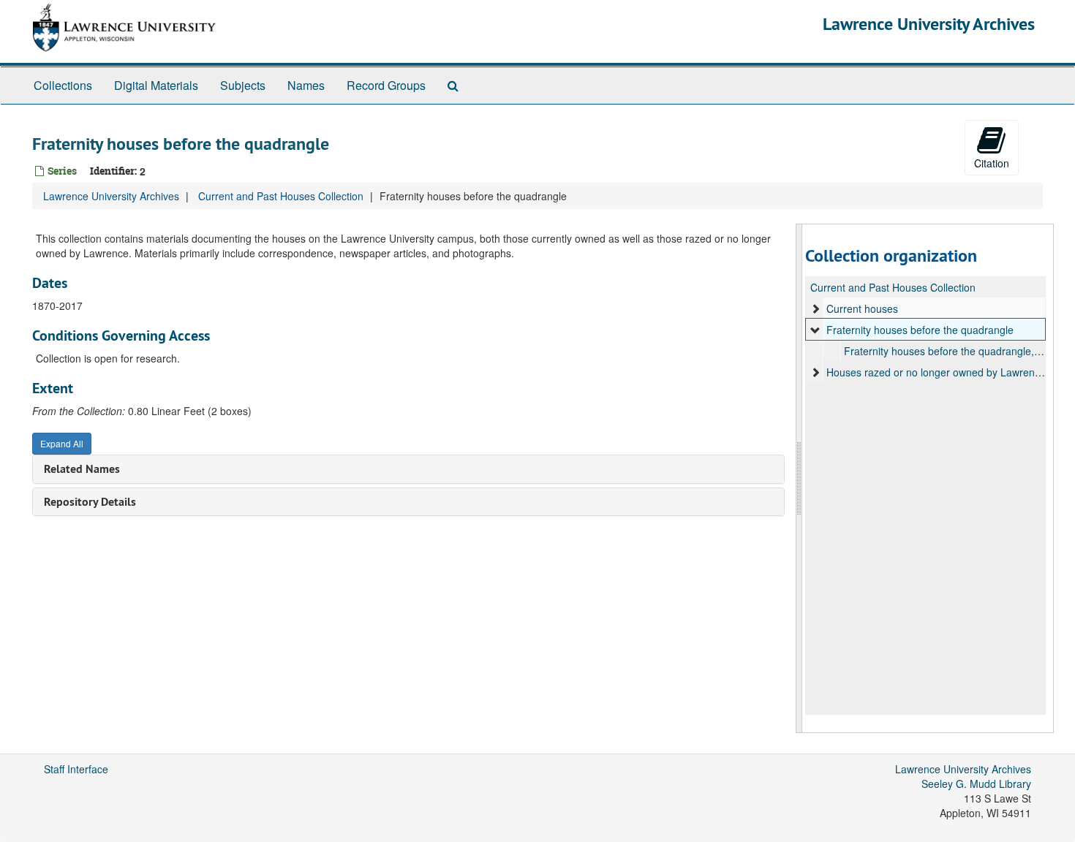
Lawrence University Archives (929, 23)
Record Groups (386, 85)
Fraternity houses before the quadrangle (920, 329)
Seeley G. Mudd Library (976, 783)
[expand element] (815, 308)
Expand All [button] (61, 443)
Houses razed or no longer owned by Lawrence (936, 372)
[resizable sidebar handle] (799, 478)
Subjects (242, 85)
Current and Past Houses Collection (280, 196)
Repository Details (90, 501)
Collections (63, 85)
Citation (991, 163)
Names (306, 85)
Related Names (82, 469)
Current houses (862, 308)
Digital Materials (156, 85)
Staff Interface (76, 769)
